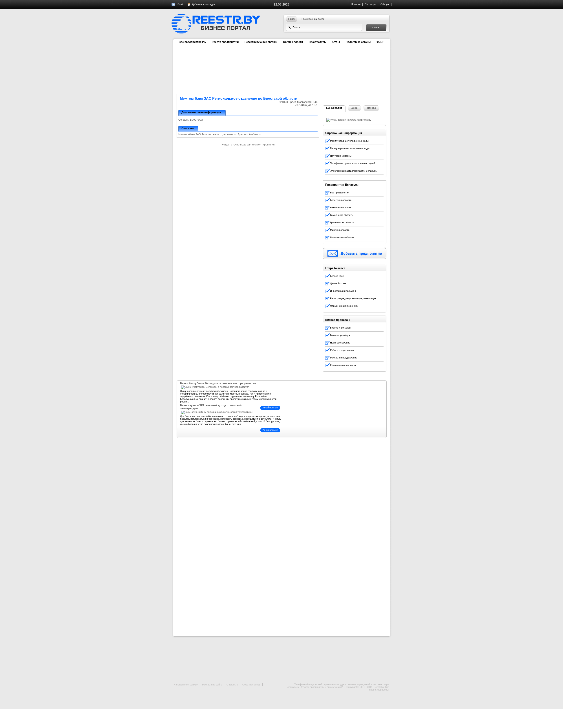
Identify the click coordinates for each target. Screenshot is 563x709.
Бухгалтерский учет (341, 335)
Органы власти (293, 42)
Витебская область (340, 207)
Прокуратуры (317, 42)
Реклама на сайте (212, 684)
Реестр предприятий (225, 42)
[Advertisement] (356, 76)
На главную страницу (186, 684)
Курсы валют (334, 108)
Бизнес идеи (337, 276)
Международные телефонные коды (349, 148)
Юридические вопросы (343, 365)
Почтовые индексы (340, 155)
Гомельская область (341, 215)
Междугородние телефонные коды (349, 141)
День (354, 108)
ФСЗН (380, 42)
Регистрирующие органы (261, 42)
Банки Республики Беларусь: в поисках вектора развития (218, 383)
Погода (371, 108)
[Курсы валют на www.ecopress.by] (348, 119)
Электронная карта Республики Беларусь (353, 170)
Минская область (339, 230)
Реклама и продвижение (343, 357)
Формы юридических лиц (344, 306)
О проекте (232, 684)
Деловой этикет (338, 283)
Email (180, 4)
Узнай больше (270, 407)
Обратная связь (251, 684)
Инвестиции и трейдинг (343, 291)
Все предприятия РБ (192, 42)
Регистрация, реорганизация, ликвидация (353, 298)
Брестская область (340, 200)
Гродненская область (342, 222)
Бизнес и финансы (340, 327)
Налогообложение (340, 342)
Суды (336, 42)
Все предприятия (339, 192)
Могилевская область (342, 237)
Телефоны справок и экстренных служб (352, 163)
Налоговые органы (358, 42)
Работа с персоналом (342, 350)
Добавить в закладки (203, 4)
